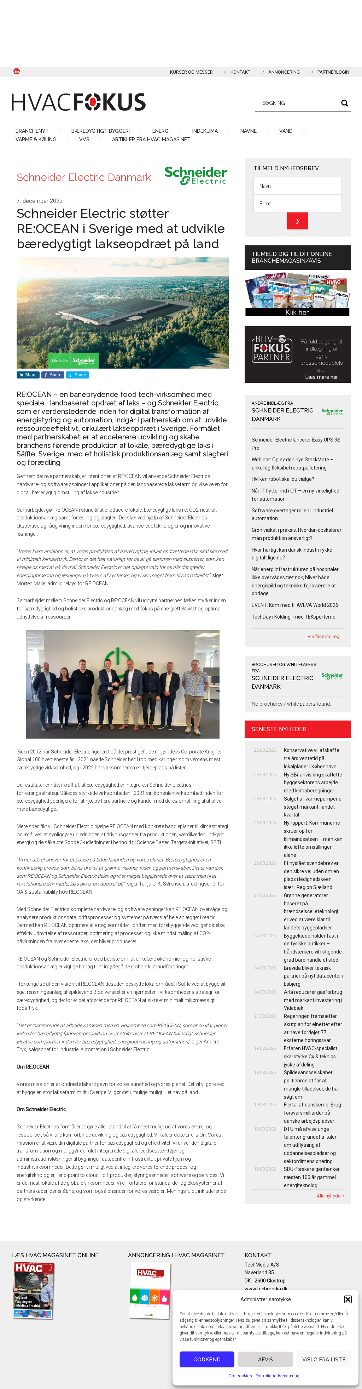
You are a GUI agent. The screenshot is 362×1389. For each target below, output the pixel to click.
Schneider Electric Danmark (84, 177)
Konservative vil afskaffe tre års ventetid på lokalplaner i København (311, 758)
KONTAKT (240, 72)
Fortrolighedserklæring (277, 1375)
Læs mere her (321, 377)
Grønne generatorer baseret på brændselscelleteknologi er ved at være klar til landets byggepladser (311, 911)
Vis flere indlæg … (326, 636)
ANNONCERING (284, 72)
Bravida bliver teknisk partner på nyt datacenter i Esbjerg (313, 976)
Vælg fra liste (324, 1359)
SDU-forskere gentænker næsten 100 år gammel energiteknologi (312, 1177)
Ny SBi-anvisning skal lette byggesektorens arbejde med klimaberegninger (313, 783)
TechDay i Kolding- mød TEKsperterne (293, 617)
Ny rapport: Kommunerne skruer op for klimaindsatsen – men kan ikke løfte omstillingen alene (313, 839)
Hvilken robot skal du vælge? (283, 479)
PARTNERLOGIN (333, 72)
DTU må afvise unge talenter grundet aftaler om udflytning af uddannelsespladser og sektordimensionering (310, 1145)
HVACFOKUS (78, 102)
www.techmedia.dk (266, 1289)
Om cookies (240, 1375)
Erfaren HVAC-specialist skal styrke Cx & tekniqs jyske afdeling (310, 1057)
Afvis (265, 1359)
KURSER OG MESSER (191, 72)
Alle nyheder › (330, 1196)
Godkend (207, 1359)
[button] (347, 1299)
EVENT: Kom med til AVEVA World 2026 (295, 605)
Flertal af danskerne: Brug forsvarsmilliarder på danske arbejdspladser (312, 1113)
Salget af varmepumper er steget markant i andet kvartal (313, 807)
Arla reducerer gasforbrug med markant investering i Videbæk (313, 1000)
